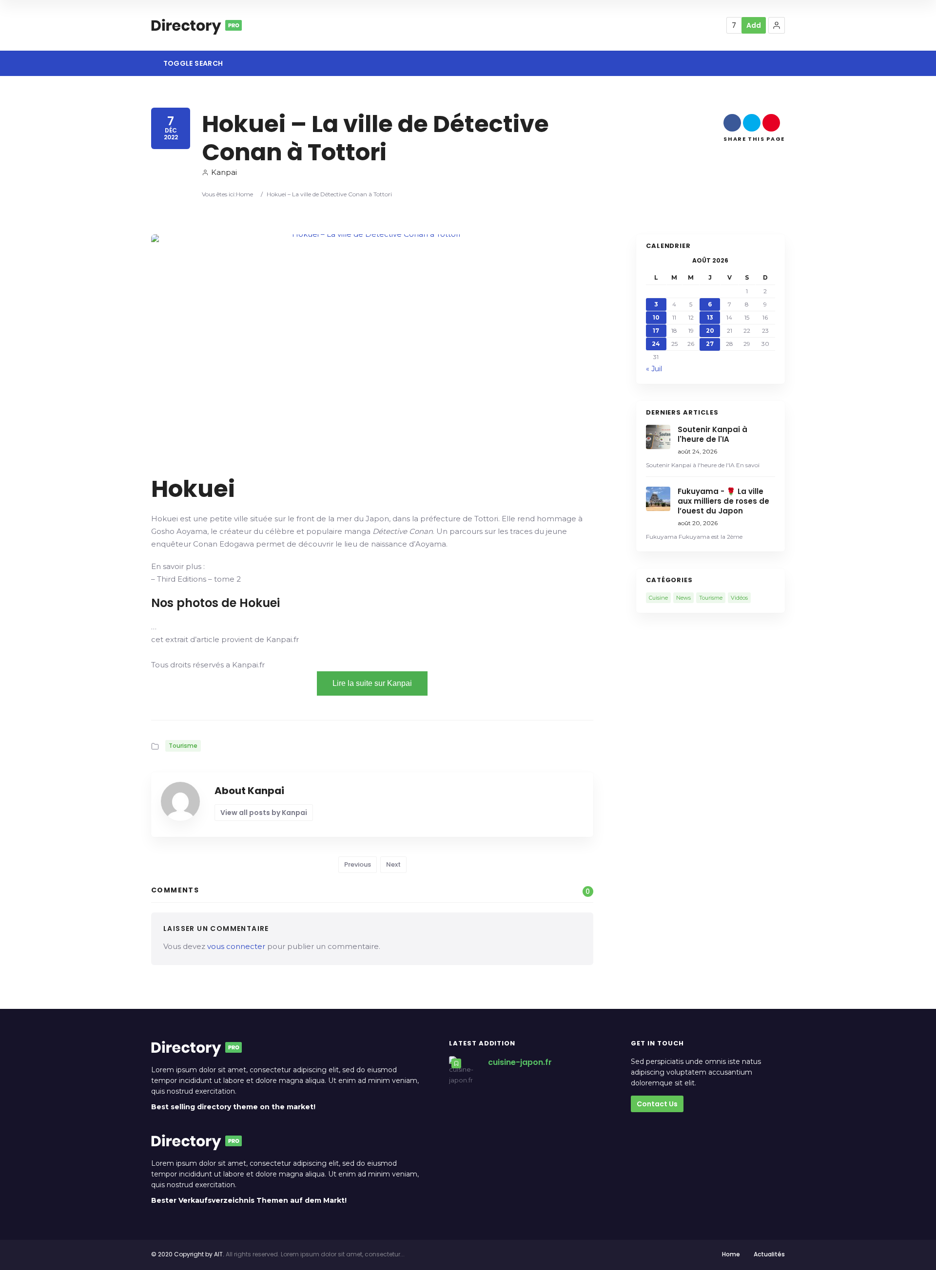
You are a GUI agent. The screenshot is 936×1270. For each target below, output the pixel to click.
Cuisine (658, 597)
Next (393, 864)
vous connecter (236, 946)
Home (244, 194)
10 (656, 317)
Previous (357, 864)
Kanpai (224, 172)
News (683, 597)
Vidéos (739, 597)
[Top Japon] (196, 25)
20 (710, 330)
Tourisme (183, 745)
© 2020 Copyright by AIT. (187, 1254)
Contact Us (657, 1104)
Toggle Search (192, 63)
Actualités (769, 1254)
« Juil (654, 368)
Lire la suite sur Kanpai (372, 683)
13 (710, 317)
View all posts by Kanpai (263, 812)
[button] (776, 25)
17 (656, 330)
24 (656, 343)
